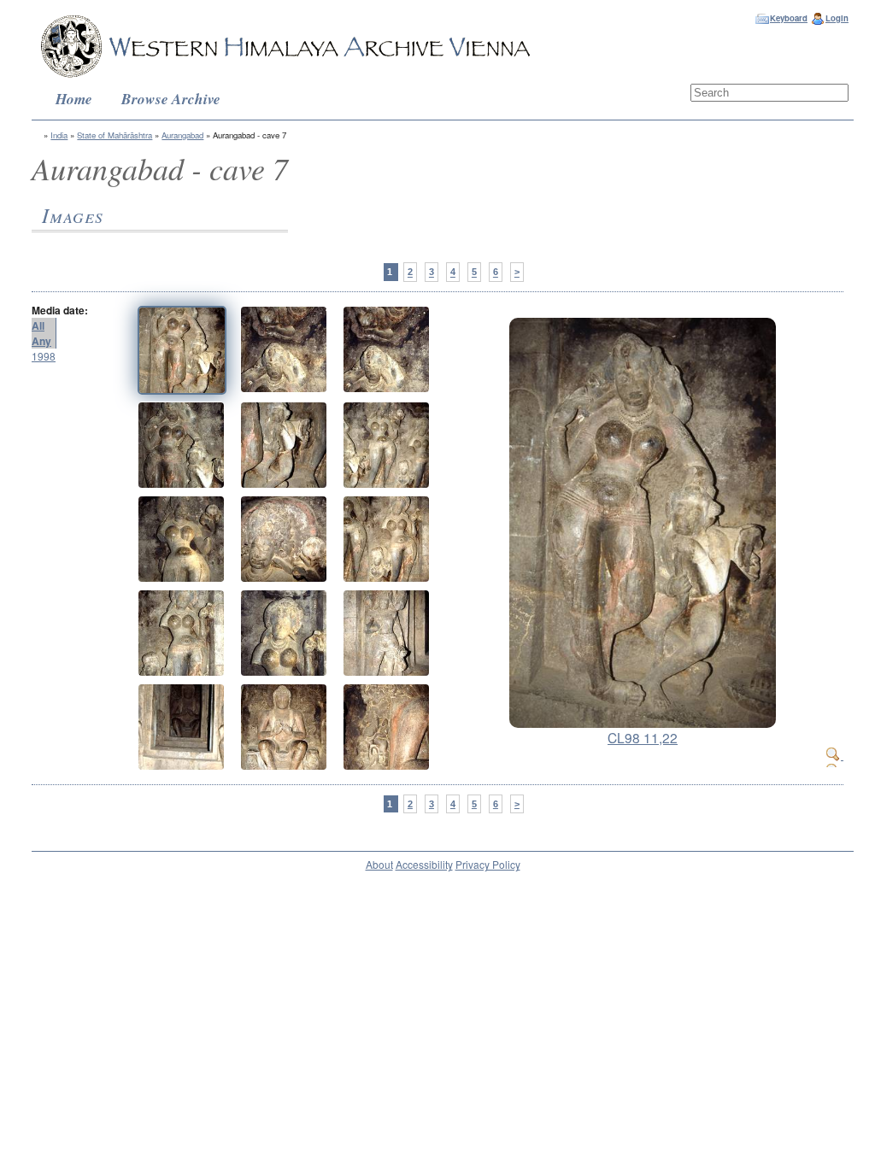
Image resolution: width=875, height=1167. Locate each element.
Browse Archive (170, 98)
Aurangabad (182, 135)
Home (74, 98)
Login (837, 18)
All (38, 325)
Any (41, 341)
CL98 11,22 (643, 737)
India (59, 135)
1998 (44, 356)
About (379, 864)
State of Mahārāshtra (114, 135)
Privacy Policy (487, 864)
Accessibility (424, 864)
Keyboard (788, 18)
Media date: (60, 310)
